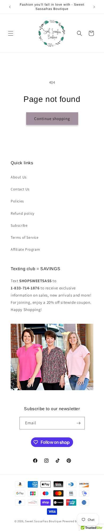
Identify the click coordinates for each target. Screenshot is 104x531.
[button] (11, 33)
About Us (19, 177)
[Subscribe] (79, 423)
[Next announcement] (94, 7)
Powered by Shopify (76, 521)
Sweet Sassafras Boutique (43, 521)
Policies (17, 201)
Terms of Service (25, 237)
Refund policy (22, 213)
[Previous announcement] (10, 7)
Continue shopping (52, 118)
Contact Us (20, 189)
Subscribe (19, 225)
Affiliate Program (25, 249)
